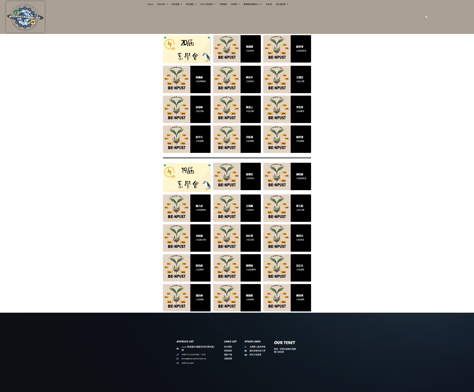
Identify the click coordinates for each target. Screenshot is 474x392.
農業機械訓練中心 (251, 4)
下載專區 (223, 4)
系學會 (234, 4)
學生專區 (190, 4)
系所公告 (161, 4)
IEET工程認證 (206, 4)
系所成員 (175, 4)
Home (150, 4)
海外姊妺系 (281, 4)
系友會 (269, 4)
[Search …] (426, 17)
